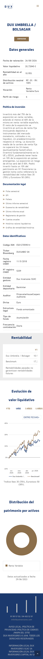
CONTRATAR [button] (21, 39)
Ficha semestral (12, 191)
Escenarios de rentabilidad (17, 207)
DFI (7, 195)
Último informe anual (15, 211)
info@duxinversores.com (21, 620)
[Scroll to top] (37, 653)
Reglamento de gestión (15, 215)
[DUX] (8, 6)
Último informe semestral (17, 203)
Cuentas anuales (13, 219)
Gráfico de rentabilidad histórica (20, 228)
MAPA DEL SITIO (22, 633)
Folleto (9, 199)
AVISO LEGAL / (16, 627)
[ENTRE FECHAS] (31, 417)
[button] (37, 6)
